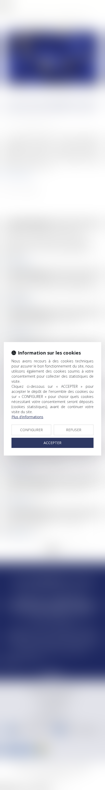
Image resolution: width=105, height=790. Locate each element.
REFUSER (73, 429)
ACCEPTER (52, 442)
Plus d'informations (27, 416)
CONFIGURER (31, 429)
